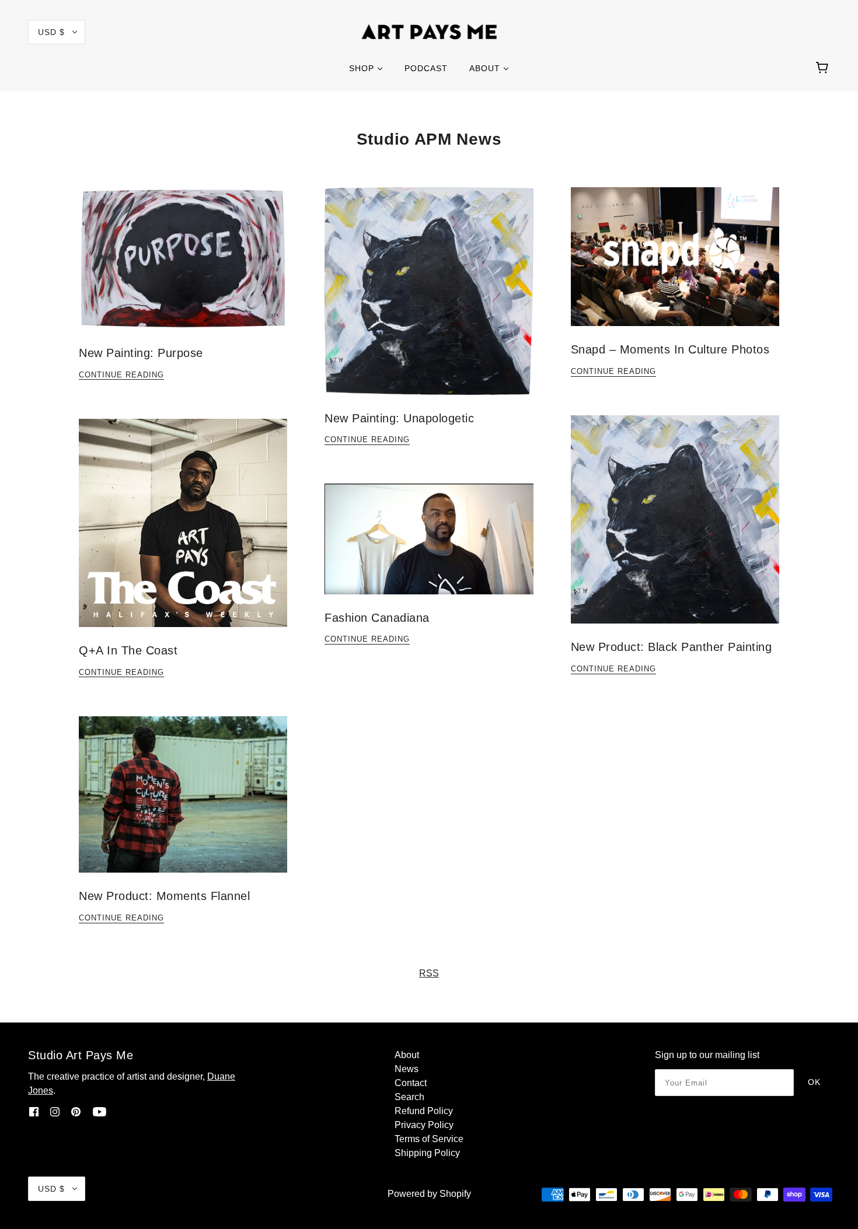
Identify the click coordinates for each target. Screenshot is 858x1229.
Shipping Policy (427, 1153)
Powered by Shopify (429, 1194)
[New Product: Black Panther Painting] (675, 528)
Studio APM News (429, 139)
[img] (33, 1111)
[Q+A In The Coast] (183, 532)
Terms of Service (429, 1139)
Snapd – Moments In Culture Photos (670, 349)
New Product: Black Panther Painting (671, 646)
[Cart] (823, 68)
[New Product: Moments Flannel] (183, 803)
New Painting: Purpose (141, 352)
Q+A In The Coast (128, 650)
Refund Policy (424, 1111)
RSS (429, 973)
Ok (814, 1082)
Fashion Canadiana (377, 617)
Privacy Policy (424, 1125)
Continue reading (121, 375)
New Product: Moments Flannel (164, 896)
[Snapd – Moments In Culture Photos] (675, 266)
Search (409, 1097)
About (407, 1055)
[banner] (429, 31)
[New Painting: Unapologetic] (429, 300)
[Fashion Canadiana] (429, 548)
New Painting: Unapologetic (399, 418)
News (406, 1069)
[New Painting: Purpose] (183, 267)
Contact (411, 1083)
